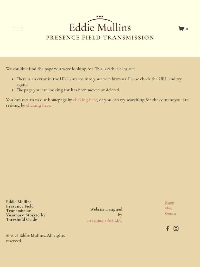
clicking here (85, 99)
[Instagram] (176, 228)
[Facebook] (167, 228)
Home (169, 202)
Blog (168, 208)
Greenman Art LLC (104, 220)
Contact (170, 213)
